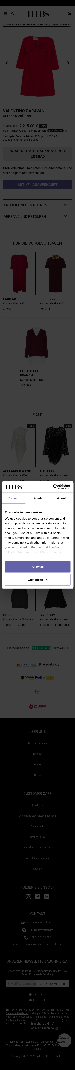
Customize (35, 579)
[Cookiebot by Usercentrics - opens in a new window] (53, 487)
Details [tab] (37, 498)
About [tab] (61, 498)
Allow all (38, 566)
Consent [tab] (14, 498)
